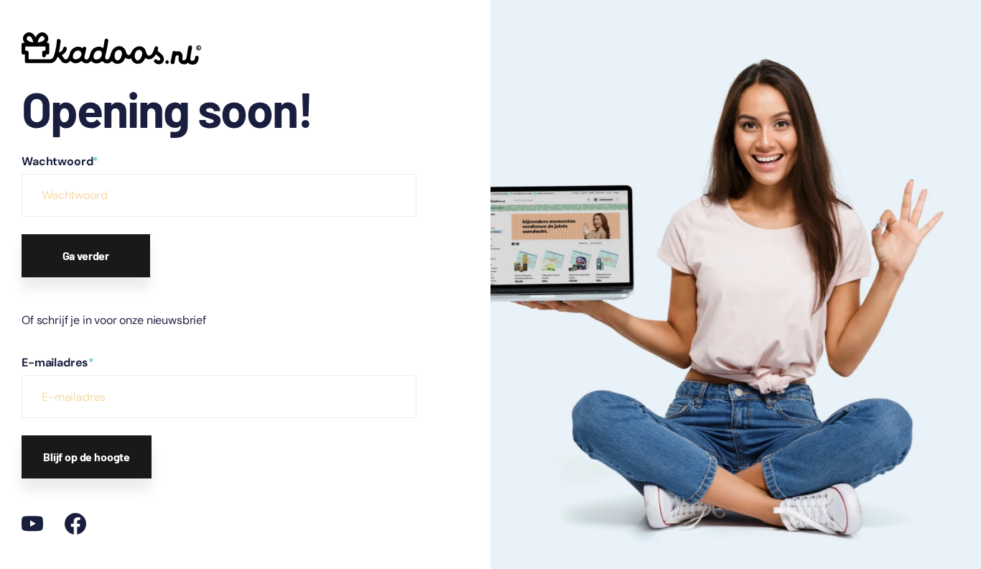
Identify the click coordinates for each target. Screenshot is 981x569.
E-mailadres (58, 362)
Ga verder (86, 255)
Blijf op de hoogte (86, 456)
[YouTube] (32, 524)
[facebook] (75, 524)
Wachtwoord (60, 161)
